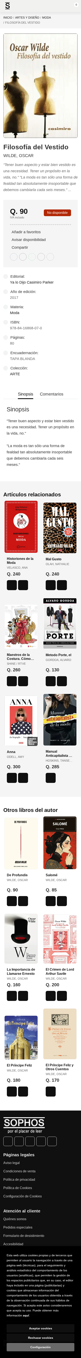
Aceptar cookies (40, 1328)
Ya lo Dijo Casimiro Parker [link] (32, 282)
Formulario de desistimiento (23, 1236)
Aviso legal (11, 1163)
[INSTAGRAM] (30, 1141)
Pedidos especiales (17, 1227)
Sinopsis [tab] (25, 394)
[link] (23, 585)
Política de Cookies (17, 1188)
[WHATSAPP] (41, 1141)
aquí (26, 1315)
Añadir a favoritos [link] (26, 232)
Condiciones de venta (19, 1171)
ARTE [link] (15, 374)
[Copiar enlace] (50, 257)
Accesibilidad (13, 1244)
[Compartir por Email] (41, 257)
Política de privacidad (19, 1179)
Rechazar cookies (40, 1337)
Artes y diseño (27, 17)
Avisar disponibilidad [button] (29, 240)
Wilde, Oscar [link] (18, 155)
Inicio (7, 17)
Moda (46, 17)
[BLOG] (52, 1141)
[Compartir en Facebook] (13, 257)
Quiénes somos (14, 1219)
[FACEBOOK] (8, 1141)
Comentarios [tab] (51, 394)
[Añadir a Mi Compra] (12, 585)
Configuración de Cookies (22, 1196)
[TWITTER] (19, 1141)
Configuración (40, 1347)
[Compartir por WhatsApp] (32, 257)
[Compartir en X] (23, 257)
